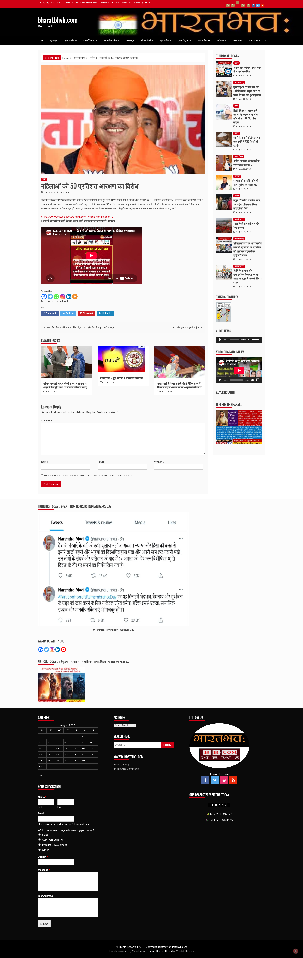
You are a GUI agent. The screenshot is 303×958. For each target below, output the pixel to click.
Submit (44, 923)
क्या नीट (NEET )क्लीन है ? (186, 327)
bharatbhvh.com (58, 20)
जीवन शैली (146, 40)
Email (101, 461)
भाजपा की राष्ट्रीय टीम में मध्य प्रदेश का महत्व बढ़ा (245, 182)
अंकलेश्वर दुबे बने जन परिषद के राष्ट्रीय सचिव (247, 69)
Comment (47, 420)
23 (91, 754)
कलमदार (130, 40)
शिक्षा (236, 106)
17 (40, 754)
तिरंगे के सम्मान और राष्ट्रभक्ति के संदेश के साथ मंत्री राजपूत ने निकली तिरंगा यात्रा (247, 276)
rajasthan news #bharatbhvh (58, 301)
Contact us (104, 2)
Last (59, 807)
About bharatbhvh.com (86, 2)
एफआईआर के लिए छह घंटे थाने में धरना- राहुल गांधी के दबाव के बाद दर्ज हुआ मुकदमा (247, 91)
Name (45, 461)
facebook (126, 2)
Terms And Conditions (243, 5)
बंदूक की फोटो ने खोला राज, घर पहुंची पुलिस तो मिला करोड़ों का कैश (247, 204)
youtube (146, 2)
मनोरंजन (220, 40)
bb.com (115, 2)
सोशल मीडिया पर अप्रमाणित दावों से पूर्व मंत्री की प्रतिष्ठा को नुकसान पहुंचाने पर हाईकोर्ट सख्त (247, 249)
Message (44, 869)
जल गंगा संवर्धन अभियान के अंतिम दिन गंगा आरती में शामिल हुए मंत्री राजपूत (80, 327)
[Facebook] (44, 296)
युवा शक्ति (164, 40)
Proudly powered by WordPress (127, 951)
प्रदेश (44, 179)
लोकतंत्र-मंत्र (110, 40)
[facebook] (205, 780)
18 (48, 754)
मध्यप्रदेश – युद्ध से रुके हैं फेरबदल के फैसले (121, 378)
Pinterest (87, 313)
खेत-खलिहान (204, 40)
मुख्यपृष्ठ (54, 40)
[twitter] (215, 780)
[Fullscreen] (257, 380)
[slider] (256, 339)
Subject (43, 856)
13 (66, 748)
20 (66, 754)
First (40, 807)
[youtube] (233, 780)
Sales (45, 834)
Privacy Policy (122, 764)
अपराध (237, 196)
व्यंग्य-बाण (253, 40)
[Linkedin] (68, 296)
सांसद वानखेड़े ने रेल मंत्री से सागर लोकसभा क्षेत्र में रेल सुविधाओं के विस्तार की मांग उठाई (65, 385)
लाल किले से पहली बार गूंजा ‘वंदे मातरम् (246, 225)
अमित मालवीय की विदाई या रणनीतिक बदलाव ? (246, 163)
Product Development (54, 844)
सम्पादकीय (69, 40)
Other (45, 849)
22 (83, 754)
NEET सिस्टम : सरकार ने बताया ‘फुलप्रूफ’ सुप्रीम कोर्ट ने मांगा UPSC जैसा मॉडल (245, 116)
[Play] (220, 339)
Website (159, 461)
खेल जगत (237, 40)
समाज (236, 63)
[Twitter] (50, 296)
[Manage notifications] (295, 951)
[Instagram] (62, 296)
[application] (239, 340)
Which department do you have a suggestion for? (67, 830)
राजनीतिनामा (89, 40)
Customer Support (52, 839)
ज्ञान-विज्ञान (183, 40)
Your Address (45, 895)
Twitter (69, 313)
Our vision (68, 2)
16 (91, 748)
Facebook (50, 313)
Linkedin (106, 313)
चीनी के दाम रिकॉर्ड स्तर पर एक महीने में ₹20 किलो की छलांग (246, 141)
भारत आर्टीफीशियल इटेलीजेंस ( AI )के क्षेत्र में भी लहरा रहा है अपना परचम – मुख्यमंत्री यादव (179, 385)
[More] (75, 296)
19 (57, 754)
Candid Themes (185, 951)
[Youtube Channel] (63, 649)
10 (40, 748)
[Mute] (249, 339)
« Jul (40, 775)
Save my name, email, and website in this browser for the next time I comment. (88, 475)
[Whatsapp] (56, 296)
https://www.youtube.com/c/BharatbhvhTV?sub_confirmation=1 (77, 216)
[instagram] (224, 780)
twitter (137, 2)
